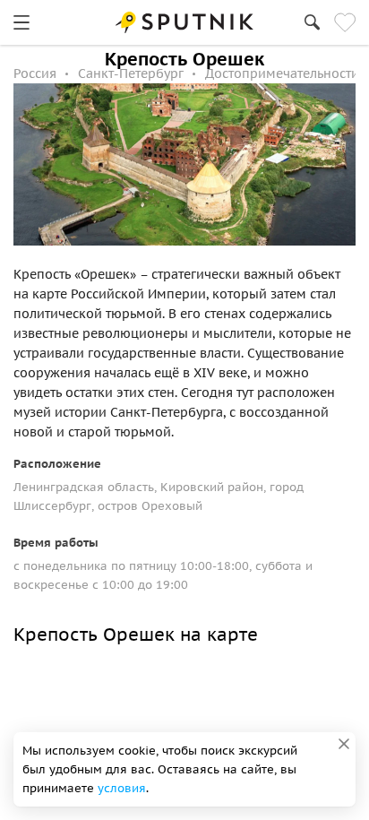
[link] (21, 22)
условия (122, 788)
